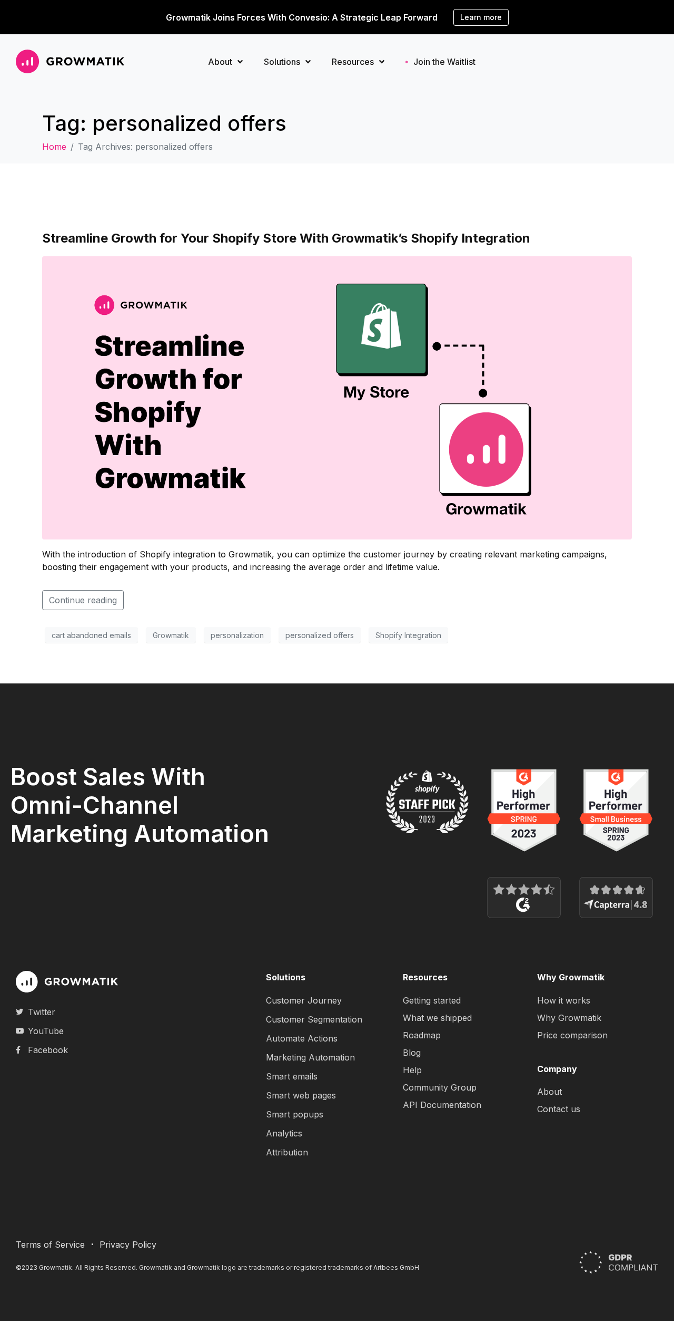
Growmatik (171, 635)
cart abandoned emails (91, 635)
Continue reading (83, 600)
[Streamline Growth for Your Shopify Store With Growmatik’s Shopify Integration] (337, 397)
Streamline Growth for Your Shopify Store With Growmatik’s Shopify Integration (286, 238)
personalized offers (319, 635)
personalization (237, 635)
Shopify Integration (408, 635)
